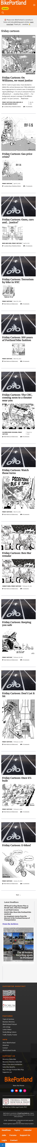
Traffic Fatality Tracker (10, 1035)
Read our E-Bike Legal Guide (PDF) (16, 1107)
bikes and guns (6, 243)
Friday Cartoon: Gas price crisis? (17, 155)
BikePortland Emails (9, 1050)
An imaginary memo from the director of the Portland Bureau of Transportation (17, 918)
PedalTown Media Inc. (24, 1113)
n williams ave (16, 102)
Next (18, 895)
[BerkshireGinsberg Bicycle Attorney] (9, 1000)
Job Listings (6, 1027)
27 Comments (28, 186)
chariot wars (6, 586)
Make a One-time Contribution (12, 1064)
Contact (5, 1048)
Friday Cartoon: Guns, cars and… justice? (18, 221)
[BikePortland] (13, 3)
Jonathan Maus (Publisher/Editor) (12, 106)
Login (4, 1140)
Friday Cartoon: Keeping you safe (16, 624)
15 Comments (25, 744)
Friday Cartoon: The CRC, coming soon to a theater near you (17, 397)
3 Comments (25, 588)
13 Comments (25, 812)
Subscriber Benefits (9, 1067)
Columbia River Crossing (9, 432)
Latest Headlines (11, 902)
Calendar (27, 1130)
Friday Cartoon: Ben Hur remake (16, 554)
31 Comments (25, 883)
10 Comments (25, 304)
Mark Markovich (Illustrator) (11, 304)
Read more (24, 98)
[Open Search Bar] (3, 12)
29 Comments (25, 361)
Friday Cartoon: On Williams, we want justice (17, 79)
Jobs (4, 1135)
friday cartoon (7, 102)
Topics (17, 1130)
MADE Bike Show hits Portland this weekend (17, 913)
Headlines (6, 1130)
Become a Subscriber (9, 1059)
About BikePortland (9, 1043)
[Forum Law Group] (9, 1010)
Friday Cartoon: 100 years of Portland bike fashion (17, 339)
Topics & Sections (8, 1019)
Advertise (6, 1045)
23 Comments (28, 246)
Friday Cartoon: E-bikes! (16, 845)
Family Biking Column (9, 1032)
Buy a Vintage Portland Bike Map (13, 1070)
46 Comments (25, 436)
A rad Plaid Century (11, 910)
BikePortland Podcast (10, 1024)
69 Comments (25, 514)
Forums (12, 1135)
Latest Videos (7, 1029)
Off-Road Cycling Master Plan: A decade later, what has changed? (16, 907)
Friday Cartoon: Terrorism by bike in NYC (18, 281)
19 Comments (28, 106)
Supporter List (7, 1072)
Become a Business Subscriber (12, 1062)
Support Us (25, 1135)
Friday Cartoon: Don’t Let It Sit (18, 695)
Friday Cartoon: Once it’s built (16, 779)
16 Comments (25, 660)
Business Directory (9, 1022)
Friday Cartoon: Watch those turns (15, 472)
